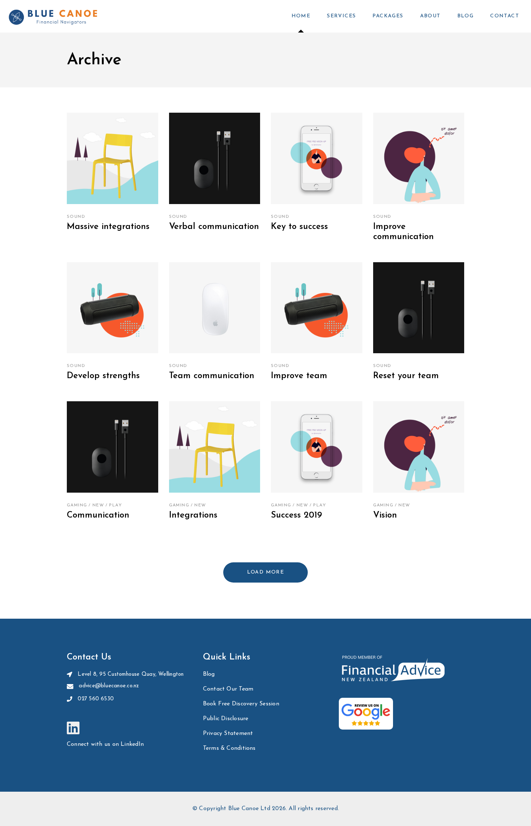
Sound (76, 217)
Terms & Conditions (229, 748)
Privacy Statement (228, 733)
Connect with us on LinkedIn (105, 744)
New (98, 505)
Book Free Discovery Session (241, 704)
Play (115, 505)
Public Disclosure (226, 719)
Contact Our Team (228, 689)
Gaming (77, 505)
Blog (209, 674)
